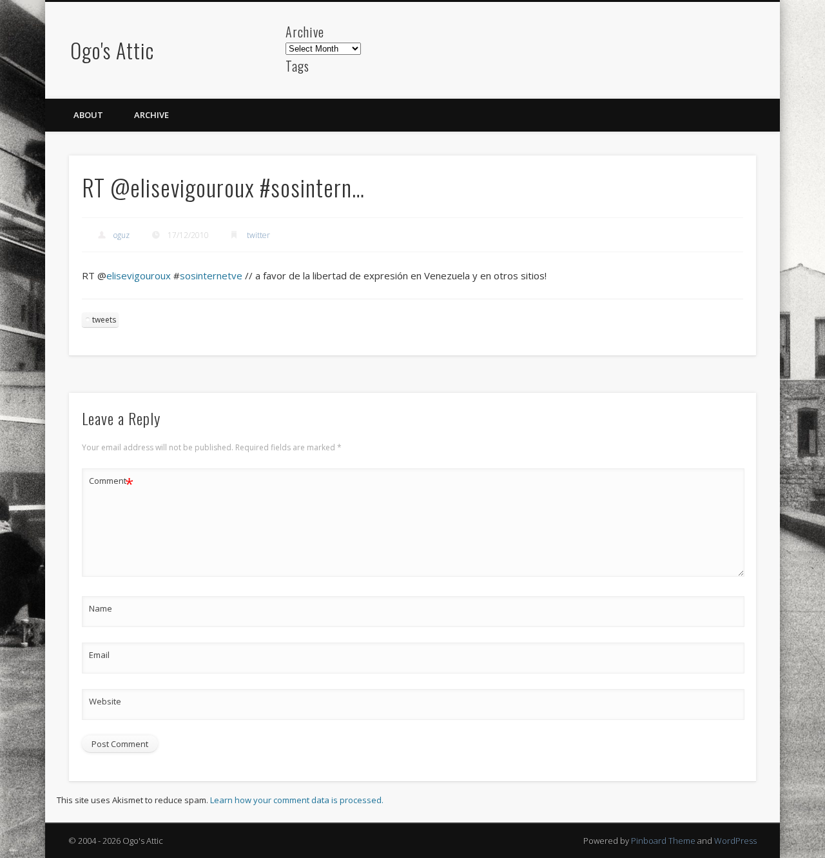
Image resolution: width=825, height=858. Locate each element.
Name (100, 608)
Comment (111, 482)
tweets (104, 319)
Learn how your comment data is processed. (296, 800)
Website (105, 701)
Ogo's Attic (112, 50)
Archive (151, 115)
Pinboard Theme (663, 840)
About (88, 115)
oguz (121, 235)
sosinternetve (211, 275)
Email (99, 655)
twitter (258, 235)
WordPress (735, 840)
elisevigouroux (138, 275)
